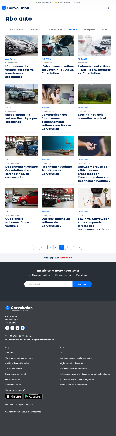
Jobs (62, 347)
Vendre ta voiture (13, 384)
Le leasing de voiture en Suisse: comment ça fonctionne (85, 374)
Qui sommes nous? (14, 379)
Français (19, 404)
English (29, 404)
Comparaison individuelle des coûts (76, 358)
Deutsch (9, 404)
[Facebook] (7, 328)
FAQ (61, 352)
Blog (7, 347)
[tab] (16, 30)
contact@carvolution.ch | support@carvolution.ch (31, 339)
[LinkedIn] (17, 328)
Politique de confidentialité (17, 363)
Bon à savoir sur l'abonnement (73, 368)
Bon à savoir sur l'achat (15, 374)
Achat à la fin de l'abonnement (73, 384)
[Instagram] (12, 328)
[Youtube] (23, 328)
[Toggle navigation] (109, 8)
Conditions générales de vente (19, 358)
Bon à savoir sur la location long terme (77, 379)
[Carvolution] (15, 8)
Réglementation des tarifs (71, 363)
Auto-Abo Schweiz (13, 368)
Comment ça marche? (15, 390)
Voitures (9, 352)
